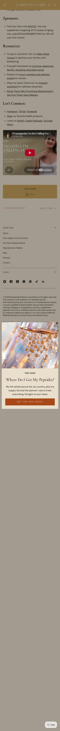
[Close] (54, 326)
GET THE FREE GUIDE (30, 402)
